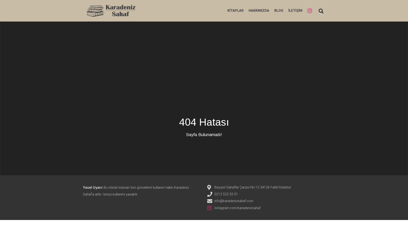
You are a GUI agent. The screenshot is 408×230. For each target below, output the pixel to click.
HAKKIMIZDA (259, 11)
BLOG (278, 11)
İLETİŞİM (295, 11)
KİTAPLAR (235, 11)
